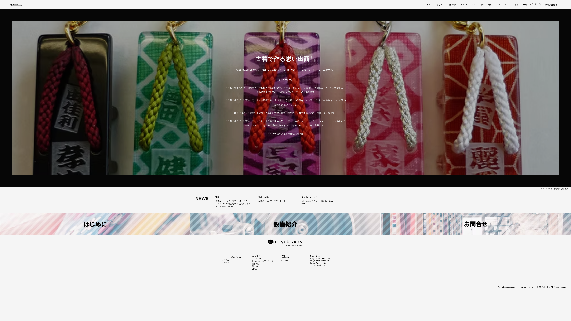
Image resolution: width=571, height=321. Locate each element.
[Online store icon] (531, 4)
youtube (284, 260)
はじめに (95, 224)
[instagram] (540, 4)
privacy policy (527, 287)
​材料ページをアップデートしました (273, 201)
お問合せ (476, 224)
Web (303, 204)
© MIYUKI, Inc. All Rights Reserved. (553, 287)
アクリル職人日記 (317, 265)
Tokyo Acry (306, 201)
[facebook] (535, 4)
